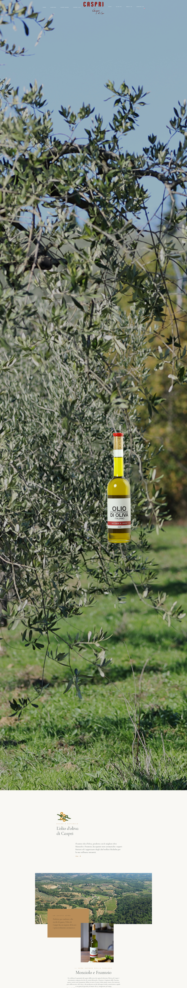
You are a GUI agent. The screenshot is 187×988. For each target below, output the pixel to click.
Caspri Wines (64, 7)
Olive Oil (119, 6)
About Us (129, 6)
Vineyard (53, 7)
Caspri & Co (77, 7)
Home (44, 7)
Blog (110, 6)
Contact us (140, 6)
